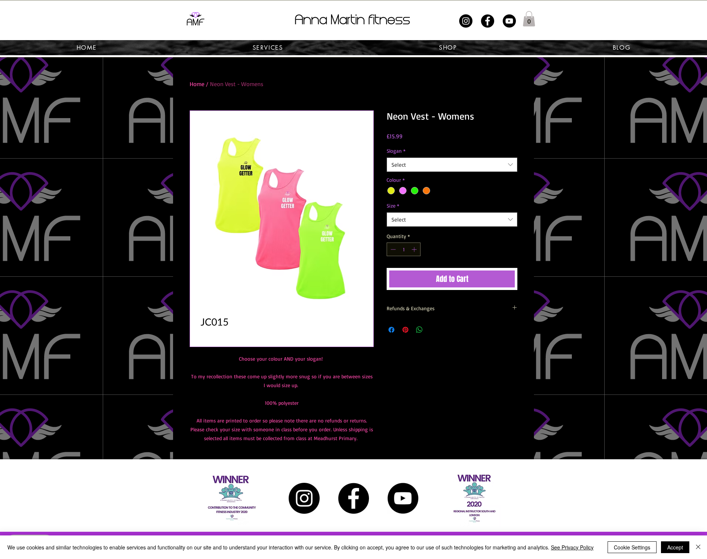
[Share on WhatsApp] (419, 329)
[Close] (698, 547)
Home (197, 84)
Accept (675, 547)
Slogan (396, 151)
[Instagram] (465, 21)
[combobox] (452, 165)
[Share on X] (433, 329)
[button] (529, 18)
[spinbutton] (403, 249)
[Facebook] (487, 21)
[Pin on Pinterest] (405, 329)
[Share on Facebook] (391, 329)
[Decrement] (392, 249)
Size (393, 205)
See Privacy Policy (572, 547)
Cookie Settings (632, 547)
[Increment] (414, 249)
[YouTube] (509, 21)
